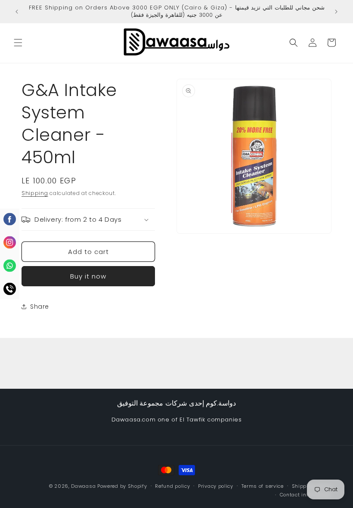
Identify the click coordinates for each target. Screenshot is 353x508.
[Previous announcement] (16, 11)
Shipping (35, 193)
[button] (18, 42)
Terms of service (263, 486)
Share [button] (39, 306)
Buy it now (88, 276)
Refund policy (172, 486)
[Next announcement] (336, 11)
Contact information (305, 494)
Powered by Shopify (122, 486)
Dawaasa (83, 486)
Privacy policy (215, 486)
